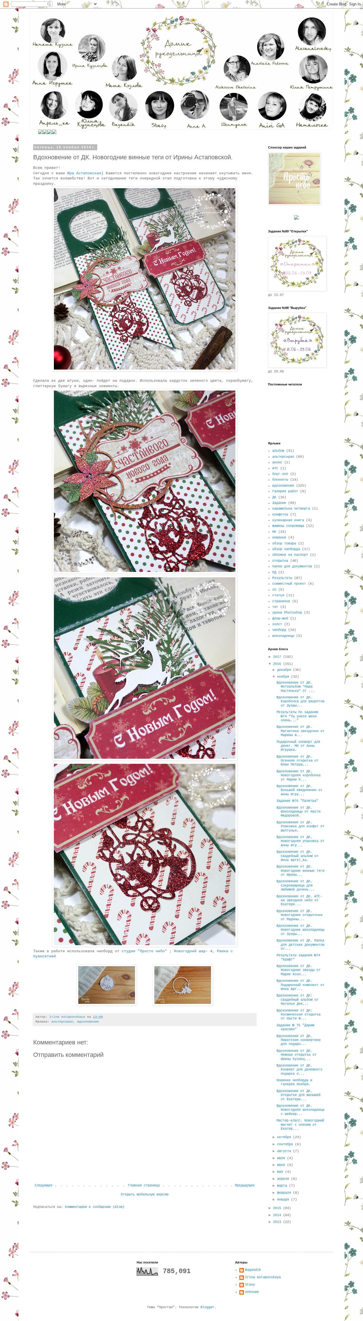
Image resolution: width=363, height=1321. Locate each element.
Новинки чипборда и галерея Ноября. (294, 1082)
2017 (278, 657)
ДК (274, 497)
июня (282, 1165)
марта (283, 1186)
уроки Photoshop (287, 613)
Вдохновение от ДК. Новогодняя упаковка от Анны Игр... (300, 841)
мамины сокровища (288, 526)
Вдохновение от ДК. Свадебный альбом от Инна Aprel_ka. (297, 856)
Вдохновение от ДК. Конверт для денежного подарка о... (299, 1070)
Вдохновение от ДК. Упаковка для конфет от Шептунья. (300, 826)
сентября (286, 1144)
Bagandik (253, 1270)
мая (281, 1172)
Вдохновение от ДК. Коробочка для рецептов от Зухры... (300, 702)
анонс (277, 463)
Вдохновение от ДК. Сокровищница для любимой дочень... (296, 885)
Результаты (282, 578)
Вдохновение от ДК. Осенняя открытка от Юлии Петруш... (297, 761)
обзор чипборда (286, 549)
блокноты (280, 480)
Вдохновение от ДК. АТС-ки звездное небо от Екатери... (299, 900)
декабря (285, 670)
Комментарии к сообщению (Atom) (94, 1207)
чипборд (279, 630)
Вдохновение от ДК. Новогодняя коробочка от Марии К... (298, 775)
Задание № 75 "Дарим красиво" (295, 1027)
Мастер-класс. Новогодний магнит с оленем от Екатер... (300, 1125)
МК (274, 532)
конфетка (280, 515)
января (284, 1200)
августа (285, 1151)
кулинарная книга (288, 520)
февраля (285, 1193)
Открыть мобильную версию (144, 1195)
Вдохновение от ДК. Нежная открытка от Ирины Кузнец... (296, 1055)
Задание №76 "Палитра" (297, 801)
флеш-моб (280, 619)
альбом (278, 451)
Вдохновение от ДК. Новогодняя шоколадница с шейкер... (300, 1110)
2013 (278, 1222)
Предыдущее (245, 1186)
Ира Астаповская (84, 173)
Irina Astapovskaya (263, 1277)
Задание (279, 503)
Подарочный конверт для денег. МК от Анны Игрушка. (298, 746)
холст (277, 624)
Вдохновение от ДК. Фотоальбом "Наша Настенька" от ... (296, 687)
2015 (278, 1208)
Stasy (250, 1285)
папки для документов (292, 567)
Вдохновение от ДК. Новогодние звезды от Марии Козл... (298, 970)
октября (285, 1137)
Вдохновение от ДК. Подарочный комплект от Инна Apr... (300, 985)
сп (274, 590)
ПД (274, 572)
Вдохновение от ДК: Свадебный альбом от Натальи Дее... (297, 1000)
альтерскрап (62, 1021)
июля (282, 1158)
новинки (279, 538)
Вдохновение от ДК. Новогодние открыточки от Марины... (299, 915)
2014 (278, 1215)
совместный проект (289, 584)
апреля (284, 1179)
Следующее (43, 1186)
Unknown (252, 1292)
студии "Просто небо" (144, 951)
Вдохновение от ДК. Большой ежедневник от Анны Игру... (299, 790)
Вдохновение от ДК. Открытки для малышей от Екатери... (298, 1095)
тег (275, 607)
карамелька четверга (291, 509)
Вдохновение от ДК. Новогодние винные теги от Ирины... (300, 871)
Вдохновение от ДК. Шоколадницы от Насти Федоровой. (298, 812)
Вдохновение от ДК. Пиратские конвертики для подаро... (298, 1040)
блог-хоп (280, 474)
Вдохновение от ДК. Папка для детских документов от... (300, 945)
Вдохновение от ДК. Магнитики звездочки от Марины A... (300, 731)
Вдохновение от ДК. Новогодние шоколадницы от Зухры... (300, 930)
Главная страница (144, 1186)
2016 (278, 664)
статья (278, 595)
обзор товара (284, 544)
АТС (275, 468)
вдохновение (88, 1021)
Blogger (207, 1307)
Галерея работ (285, 491)
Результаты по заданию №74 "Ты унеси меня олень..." (297, 716)
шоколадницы (283, 636)
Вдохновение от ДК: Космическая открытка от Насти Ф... (298, 1015)
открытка (280, 561)
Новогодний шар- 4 (193, 951)
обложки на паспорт (290, 555)
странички (281, 601)
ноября (284, 677)
